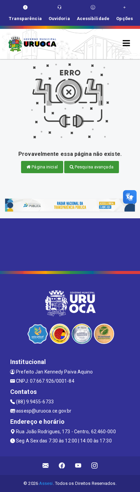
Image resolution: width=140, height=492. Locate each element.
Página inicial (44, 166)
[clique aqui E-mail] (46, 466)
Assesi (46, 483)
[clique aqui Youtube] (78, 466)
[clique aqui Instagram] (95, 466)
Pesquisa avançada (93, 166)
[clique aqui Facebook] (62, 466)
